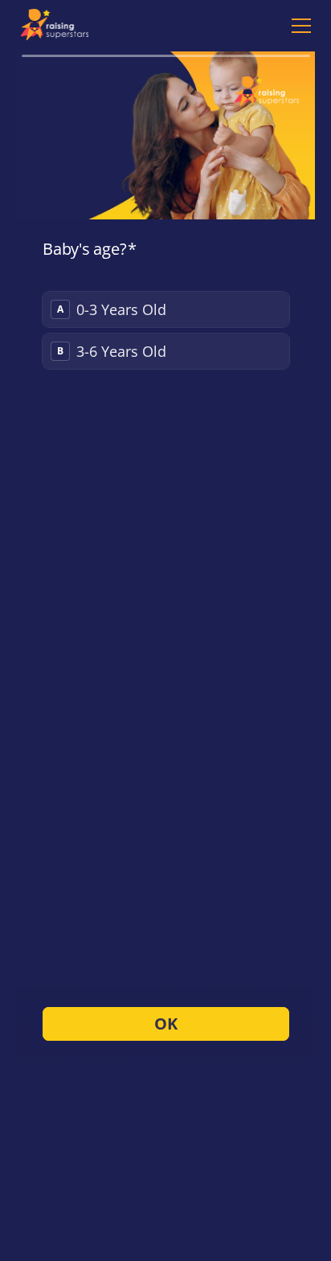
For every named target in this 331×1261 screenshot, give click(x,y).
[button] (298, 25)
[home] (59, 26)
